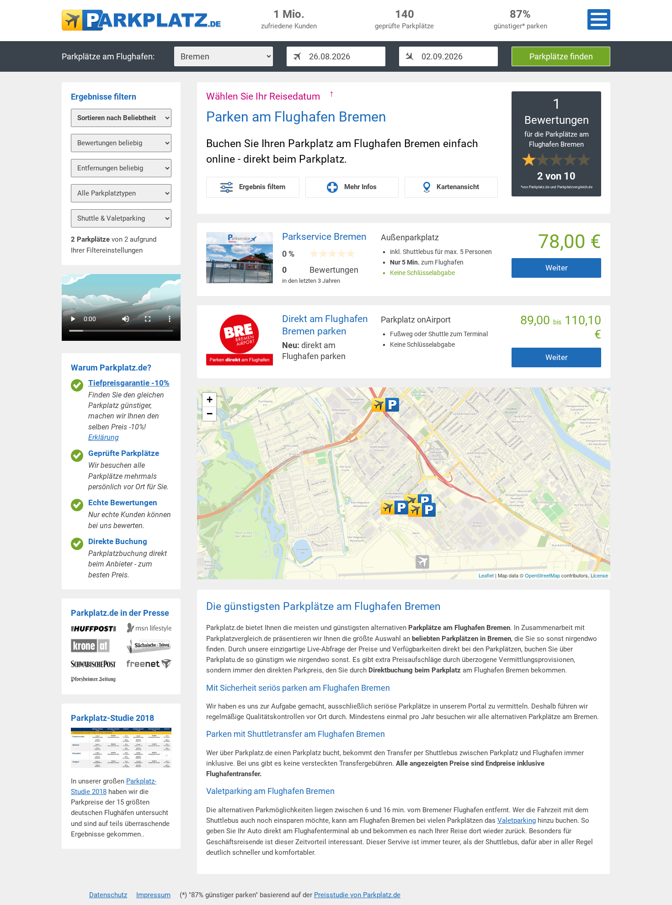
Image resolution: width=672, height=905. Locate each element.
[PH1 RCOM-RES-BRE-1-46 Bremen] (422, 510)
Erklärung (103, 437)
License (599, 575)
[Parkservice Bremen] (385, 405)
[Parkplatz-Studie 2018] (121, 770)
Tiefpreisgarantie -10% (129, 383)
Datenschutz (108, 895)
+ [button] (210, 399)
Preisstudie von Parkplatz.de (357, 895)
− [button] (210, 413)
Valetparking (516, 820)
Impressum (153, 895)
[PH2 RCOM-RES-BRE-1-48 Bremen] (418, 501)
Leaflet (486, 575)
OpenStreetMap (542, 575)
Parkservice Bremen (324, 236)
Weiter (556, 268)
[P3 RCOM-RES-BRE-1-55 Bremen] (394, 507)
